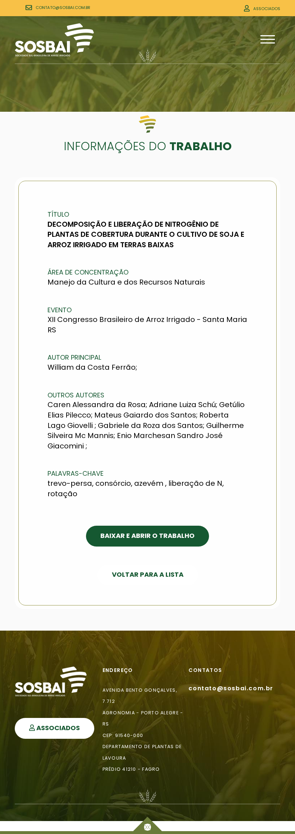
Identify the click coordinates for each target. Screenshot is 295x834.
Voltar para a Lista (147, 574)
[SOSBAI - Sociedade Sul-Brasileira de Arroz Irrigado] (54, 39)
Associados (266, 8)
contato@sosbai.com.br (63, 7)
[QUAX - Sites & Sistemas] (147, 824)
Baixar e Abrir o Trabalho (147, 535)
